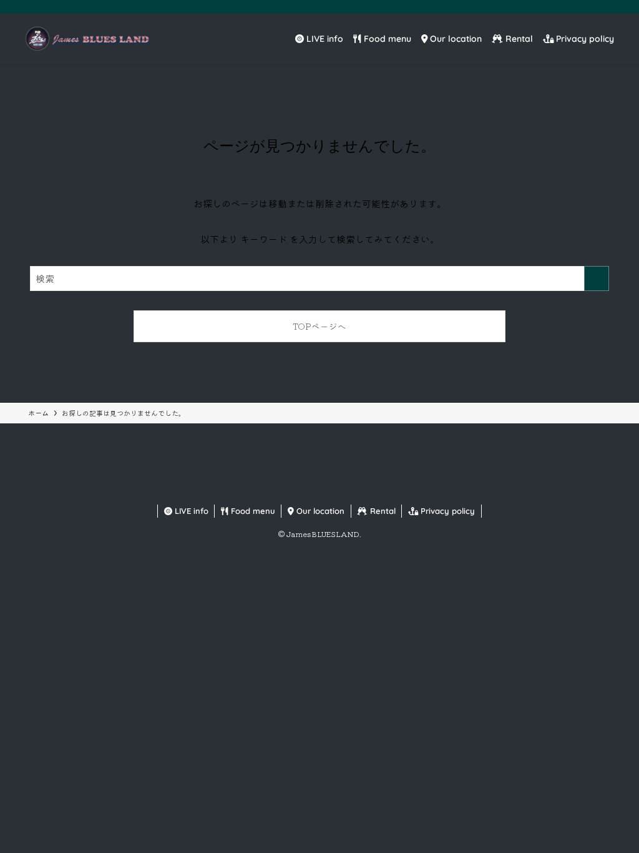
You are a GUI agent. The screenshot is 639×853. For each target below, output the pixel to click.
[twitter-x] (562, 7)
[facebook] (546, 7)
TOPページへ (319, 326)
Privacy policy (446, 511)
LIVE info (190, 511)
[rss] (611, 7)
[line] (595, 7)
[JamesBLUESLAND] (87, 39)
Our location (319, 511)
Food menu (251, 511)
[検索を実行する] (596, 278)
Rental (382, 511)
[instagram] (578, 7)
